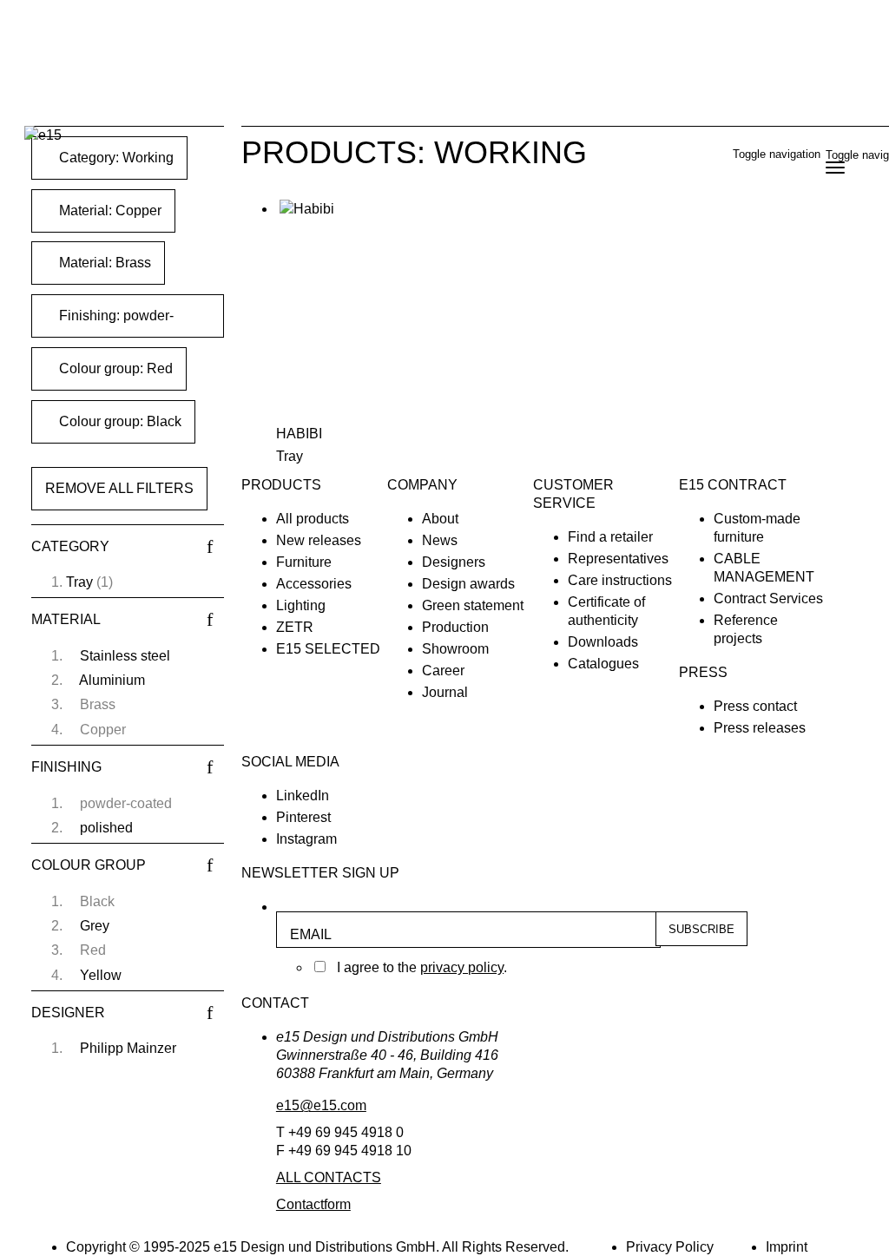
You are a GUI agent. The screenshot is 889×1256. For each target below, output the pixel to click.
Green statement (473, 605)
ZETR (294, 627)
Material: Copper (108, 210)
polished (106, 827)
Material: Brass (103, 262)
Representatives (618, 558)
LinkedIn (302, 795)
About (440, 518)
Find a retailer (610, 536)
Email (311, 934)
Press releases (760, 727)
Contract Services (768, 598)
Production (455, 627)
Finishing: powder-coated (109, 323)
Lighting (301, 605)
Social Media (290, 761)
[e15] (43, 136)
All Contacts (328, 1177)
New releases (318, 540)
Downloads (603, 642)
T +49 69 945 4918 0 (340, 1132)
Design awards (468, 583)
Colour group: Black (118, 421)
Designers (453, 562)
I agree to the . (422, 967)
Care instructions (620, 580)
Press (703, 672)
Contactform (313, 1204)
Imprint (786, 1247)
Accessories (314, 583)
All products (312, 518)
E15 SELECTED (328, 648)
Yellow (101, 975)
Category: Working (115, 157)
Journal (445, 692)
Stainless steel (125, 655)
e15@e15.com (321, 1105)
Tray (79, 582)
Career (443, 670)
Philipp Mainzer (128, 1048)
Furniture (304, 562)
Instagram (306, 839)
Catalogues (603, 663)
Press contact (755, 706)
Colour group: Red (114, 368)
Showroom (455, 648)
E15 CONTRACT (733, 484)
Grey (94, 925)
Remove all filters (119, 488)
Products (281, 484)
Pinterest (303, 817)
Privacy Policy (670, 1247)
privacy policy (462, 967)
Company (422, 484)
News (440, 540)
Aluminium (112, 680)
